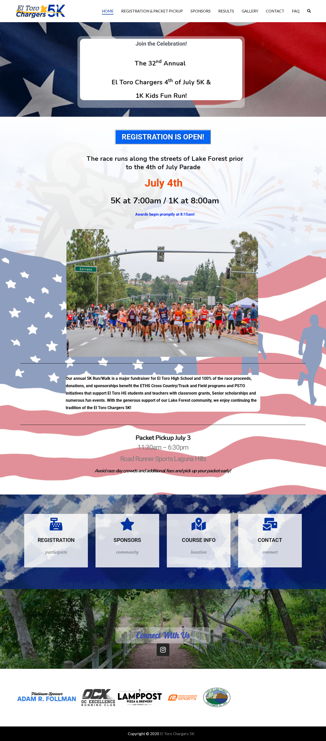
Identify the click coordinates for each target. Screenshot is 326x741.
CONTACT (275, 11)
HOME (108, 11)
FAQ (296, 11)
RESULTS (226, 11)
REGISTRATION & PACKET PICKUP (152, 11)
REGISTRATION (56, 540)
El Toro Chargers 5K (177, 733)
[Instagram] (163, 649)
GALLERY (250, 11)
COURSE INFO (198, 540)
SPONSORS (201, 11)
